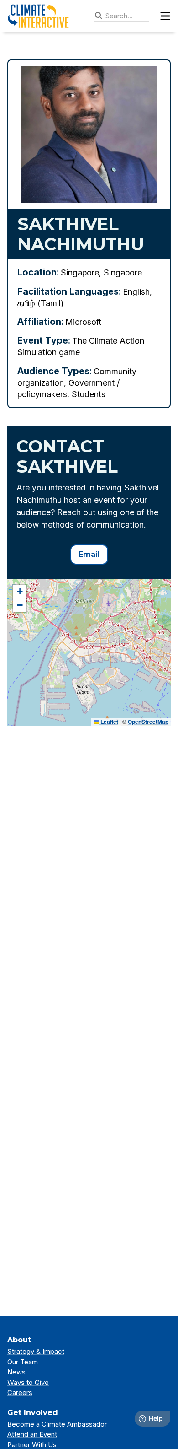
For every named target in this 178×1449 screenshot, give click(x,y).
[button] (19, 591)
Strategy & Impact (35, 1351)
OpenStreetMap (148, 721)
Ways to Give (28, 1382)
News (16, 1372)
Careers (19, 1392)
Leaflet (108, 721)
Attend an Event (32, 1434)
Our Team (22, 1361)
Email (89, 554)
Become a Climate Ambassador (57, 1424)
